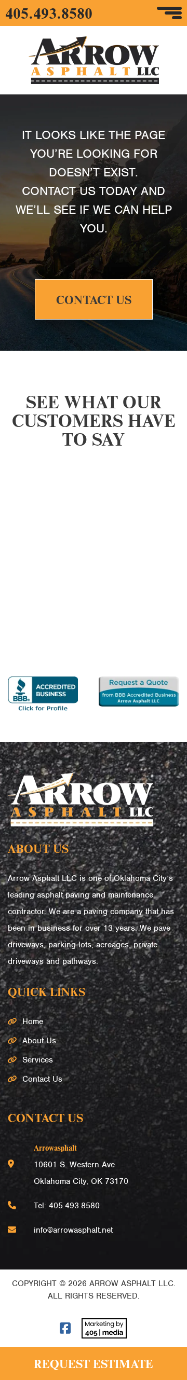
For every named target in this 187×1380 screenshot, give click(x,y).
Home (32, 1021)
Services (37, 1060)
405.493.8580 (48, 13)
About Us (39, 1041)
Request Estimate (93, 1363)
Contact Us (93, 299)
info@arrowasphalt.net (73, 1230)
